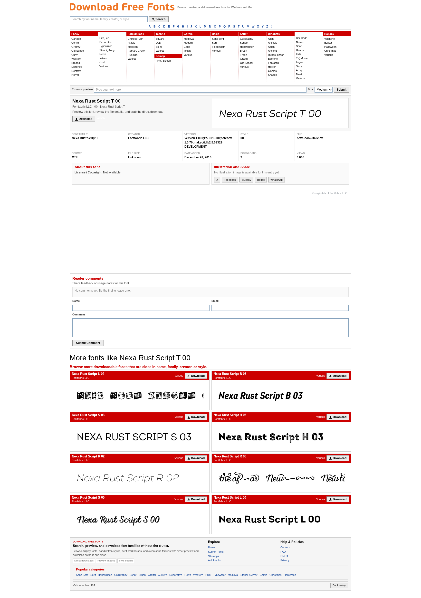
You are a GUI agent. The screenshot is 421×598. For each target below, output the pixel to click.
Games (272, 70)
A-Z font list (214, 560)
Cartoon (76, 38)
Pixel (208, 574)
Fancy (75, 33)
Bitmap (160, 56)
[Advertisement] (258, 230)
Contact (285, 547)
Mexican (133, 46)
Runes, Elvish (276, 54)
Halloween (330, 46)
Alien (271, 38)
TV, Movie (302, 58)
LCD (158, 42)
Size (310, 89)
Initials (103, 58)
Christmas (330, 50)
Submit (341, 89)
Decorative (105, 42)
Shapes (272, 74)
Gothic (188, 33)
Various (103, 66)
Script (244, 33)
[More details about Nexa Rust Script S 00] (139, 519)
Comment (78, 314)
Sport (299, 46)
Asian (271, 46)
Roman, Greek (136, 50)
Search (160, 19)
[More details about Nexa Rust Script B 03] (281, 395)
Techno (160, 33)
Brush (243, 50)
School (244, 42)
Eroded (75, 62)
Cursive (162, 574)
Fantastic (273, 62)
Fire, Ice (104, 38)
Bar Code (301, 38)
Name (76, 300)
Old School (77, 50)
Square (160, 38)
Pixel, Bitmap (163, 60)
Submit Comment (88, 343)
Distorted (76, 66)
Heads (300, 50)
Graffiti (244, 58)
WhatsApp (276, 179)
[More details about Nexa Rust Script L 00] (281, 519)
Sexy (299, 66)
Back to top (339, 585)
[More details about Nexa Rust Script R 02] (139, 478)
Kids (298, 54)
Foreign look (136, 33)
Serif (214, 42)
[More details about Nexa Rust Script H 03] (281, 436)
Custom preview (82, 89)
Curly (74, 54)
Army (299, 70)
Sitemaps (213, 556)
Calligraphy (246, 38)
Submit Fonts (216, 551)
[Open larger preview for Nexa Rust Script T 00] (280, 113)
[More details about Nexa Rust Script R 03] (281, 478)
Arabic (131, 42)
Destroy (76, 70)
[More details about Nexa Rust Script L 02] (139, 395)
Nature (300, 42)
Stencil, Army (107, 50)
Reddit (261, 179)
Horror (75, 74)
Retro (102, 54)
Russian (132, 54)
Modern (188, 42)
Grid (102, 62)
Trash (243, 54)
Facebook (230, 179)
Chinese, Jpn (135, 38)
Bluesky (246, 179)
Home (211, 547)
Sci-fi (159, 46)
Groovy (75, 46)
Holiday (329, 33)
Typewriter (105, 46)
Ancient (272, 50)
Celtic (187, 46)
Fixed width (218, 46)
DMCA (284, 556)
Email (215, 300)
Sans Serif (82, 574)
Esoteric (273, 58)
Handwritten (247, 46)
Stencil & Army (249, 574)
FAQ (283, 551)
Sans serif (218, 38)
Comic (75, 42)
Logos (299, 62)
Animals (272, 42)
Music (299, 74)
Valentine (329, 38)
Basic (215, 33)
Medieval (189, 38)
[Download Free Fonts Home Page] (122, 6)
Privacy (284, 560)
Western (76, 58)
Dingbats (274, 33)
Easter (328, 42)
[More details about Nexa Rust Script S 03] (139, 436)
